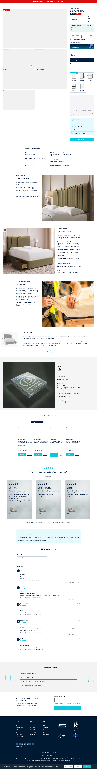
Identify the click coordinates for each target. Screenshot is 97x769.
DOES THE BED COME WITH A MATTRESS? (30, 677)
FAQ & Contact (46, 725)
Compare (29, 454)
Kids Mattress (32, 724)
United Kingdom (21, 746)
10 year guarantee (46, 734)
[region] (48, 766)
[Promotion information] (60, 1)
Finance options (46, 732)
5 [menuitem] (48, 655)
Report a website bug (34, 732)
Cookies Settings (68, 766)
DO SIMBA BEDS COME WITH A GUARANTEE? (31, 685)
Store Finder (32, 727)
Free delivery (45, 727)
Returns (44, 729)
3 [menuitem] (45, 655)
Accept (87, 766)
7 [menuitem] (51, 655)
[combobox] (24, 561)
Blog (17, 729)
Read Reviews (48, 476)
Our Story (18, 724)
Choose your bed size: (75, 63)
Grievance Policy (19, 736)
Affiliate (31, 731)
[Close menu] (80, 1)
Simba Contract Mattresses (33, 735)
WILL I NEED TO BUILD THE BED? (28, 673)
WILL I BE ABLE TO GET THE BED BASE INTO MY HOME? (33, 681)
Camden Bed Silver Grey (37, 632)
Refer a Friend (32, 729)
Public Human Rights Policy (21, 732)
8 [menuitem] (53, 655)
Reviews (17, 725)
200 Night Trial (46, 731)
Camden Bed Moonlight (37, 649)
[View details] (81, 37)
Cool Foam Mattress (34, 725)
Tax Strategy (19, 734)
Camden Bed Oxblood (37, 614)
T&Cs (63, 1)
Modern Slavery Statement (21, 731)
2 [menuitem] (43, 655)
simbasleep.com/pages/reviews (57, 522)
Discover (22, 454)
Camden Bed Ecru (36, 597)
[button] (22, 581)
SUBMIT (67, 708)
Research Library (19, 727)
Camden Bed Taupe (36, 581)
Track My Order (46, 724)
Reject (77, 766)
